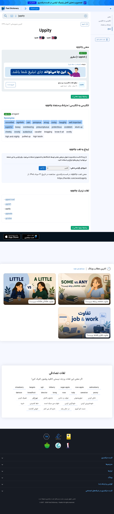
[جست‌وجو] (6, 16)
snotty (69, 131)
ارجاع (109, 29)
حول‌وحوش (78, 398)
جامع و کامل (48, 398)
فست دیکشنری (50, 499)
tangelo (32, 387)
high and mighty (12, 136)
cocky (54, 122)
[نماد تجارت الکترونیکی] (58, 436)
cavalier (38, 131)
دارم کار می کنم (49, 409)
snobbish (68, 126)
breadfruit (32, 392)
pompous (37, 122)
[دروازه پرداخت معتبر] (69, 436)
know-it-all (59, 131)
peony (95, 392)
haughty (62, 122)
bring (55, 392)
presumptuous (42, 126)
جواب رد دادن (63, 398)
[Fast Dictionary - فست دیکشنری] (10, 8)
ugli (42, 387)
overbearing (28, 126)
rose (64, 392)
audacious (27, 131)
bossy (17, 126)
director (44, 392)
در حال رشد (65, 409)
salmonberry (94, 387)
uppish (8, 203)
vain (28, 122)
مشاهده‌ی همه (79, 269)
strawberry (19, 387)
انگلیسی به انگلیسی (105, 21)
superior (9, 126)
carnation (84, 392)
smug (46, 122)
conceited (9, 122)
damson (19, 392)
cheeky (8, 131)
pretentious (57, 126)
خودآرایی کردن (70, 403)
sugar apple (65, 387)
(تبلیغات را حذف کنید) (74, 65)
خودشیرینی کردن (87, 403)
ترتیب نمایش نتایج (101, 39)
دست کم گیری (80, 409)
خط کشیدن (34, 403)
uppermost (10, 199)
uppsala (8, 213)
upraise (8, 218)
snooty (17, 131)
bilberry (52, 387)
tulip (73, 392)
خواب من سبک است (51, 403)
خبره (22, 403)
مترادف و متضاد (106, 25)
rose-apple (79, 387)
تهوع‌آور (35, 398)
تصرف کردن (22, 398)
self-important (75, 122)
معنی (109, 17)
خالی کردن (92, 398)
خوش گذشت (33, 409)
